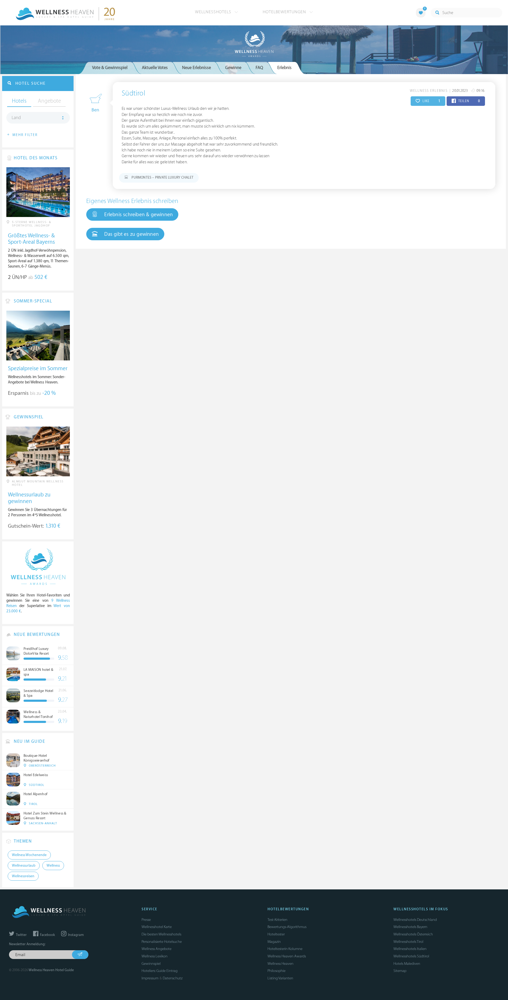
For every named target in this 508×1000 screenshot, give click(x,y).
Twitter (21, 935)
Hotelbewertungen (285, 12)
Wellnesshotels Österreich (413, 934)
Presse (146, 919)
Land (16, 117)
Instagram (75, 935)
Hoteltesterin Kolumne (284, 949)
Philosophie (276, 971)
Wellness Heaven (280, 963)
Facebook (47, 935)
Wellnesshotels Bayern (410, 927)
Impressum (150, 978)
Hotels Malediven (406, 963)
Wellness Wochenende (29, 855)
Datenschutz (173, 978)
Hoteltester (276, 934)
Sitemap (399, 971)
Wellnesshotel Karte (157, 927)
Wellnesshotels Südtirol (411, 956)
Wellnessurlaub (23, 865)
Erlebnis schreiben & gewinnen (138, 215)
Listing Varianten (280, 978)
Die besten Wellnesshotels (161, 934)
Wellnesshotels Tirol (408, 941)
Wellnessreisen (23, 876)
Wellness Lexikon (154, 956)
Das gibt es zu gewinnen (131, 234)
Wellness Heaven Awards (286, 956)
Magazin (274, 941)
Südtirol (133, 93)
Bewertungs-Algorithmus (286, 927)
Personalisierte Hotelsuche (162, 941)
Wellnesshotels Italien (410, 949)
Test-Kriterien (277, 919)
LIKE (430, 101)
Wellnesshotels (214, 12)
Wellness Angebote (156, 949)
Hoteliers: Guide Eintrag (160, 971)
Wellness (53, 865)
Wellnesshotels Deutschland (415, 919)
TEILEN (468, 101)
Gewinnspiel (151, 963)
